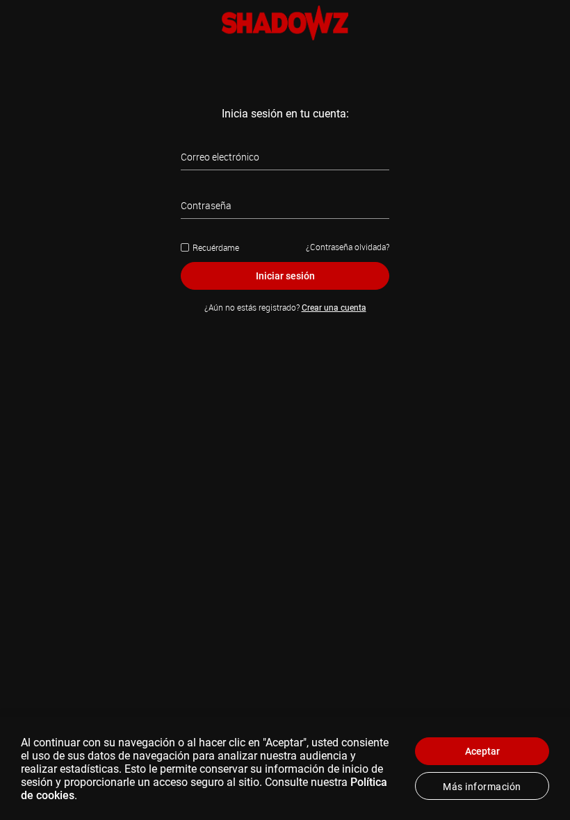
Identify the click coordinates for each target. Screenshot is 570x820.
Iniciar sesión (285, 275)
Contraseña (206, 205)
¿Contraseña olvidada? (347, 246)
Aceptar (482, 751)
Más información (482, 786)
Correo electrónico (220, 156)
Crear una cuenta (334, 308)
